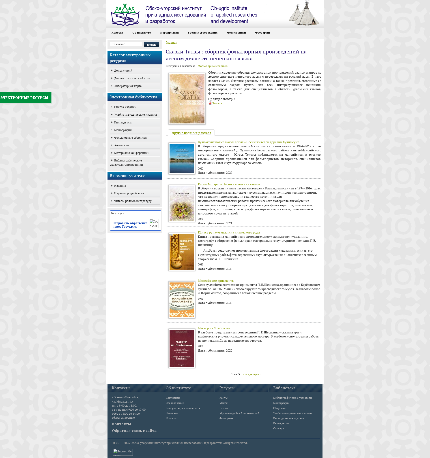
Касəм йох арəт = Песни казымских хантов (229, 184)
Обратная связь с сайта (134, 430)
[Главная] (192, 13)
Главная (171, 42)
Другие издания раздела (191, 133)
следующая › (251, 374)
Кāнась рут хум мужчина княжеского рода (229, 232)
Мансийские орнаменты (216, 280)
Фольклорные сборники (213, 66)
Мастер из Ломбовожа (214, 328)
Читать (217, 103)
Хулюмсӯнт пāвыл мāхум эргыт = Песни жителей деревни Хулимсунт (248, 142)
